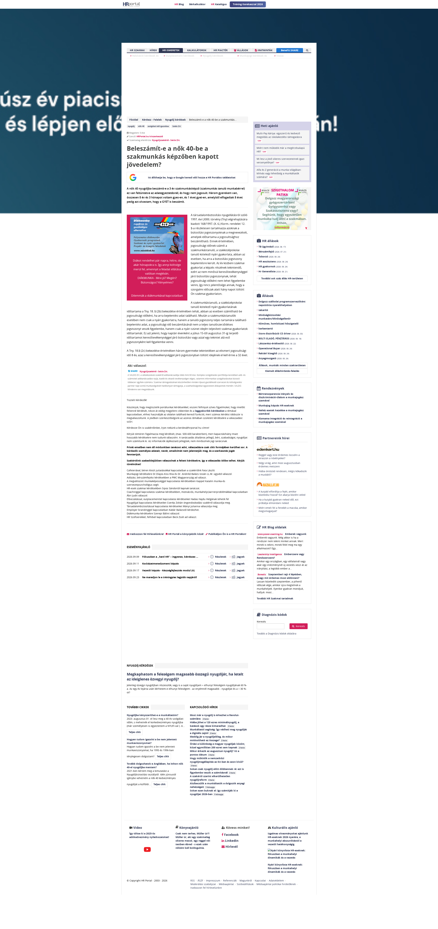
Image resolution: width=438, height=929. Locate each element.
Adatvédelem (276, 880)
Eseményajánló (138, 547)
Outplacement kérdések (179, 55)
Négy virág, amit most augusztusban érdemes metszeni (279, 464)
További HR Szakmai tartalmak (275, 598)
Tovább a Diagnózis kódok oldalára (276, 633)
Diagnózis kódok (274, 615)
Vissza (280, 55)
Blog (179, 4)
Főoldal (133, 119)
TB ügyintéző (272, 246)
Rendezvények (273, 388)
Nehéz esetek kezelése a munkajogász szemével (281, 412)
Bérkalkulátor (197, 4)
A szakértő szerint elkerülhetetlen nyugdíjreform (210, 778)
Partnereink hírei (276, 438)
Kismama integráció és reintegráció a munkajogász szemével (280, 420)
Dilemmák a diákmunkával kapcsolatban (157, 295)
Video (137, 828)
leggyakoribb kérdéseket (209, 410)
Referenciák (230, 880)
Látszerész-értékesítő (277, 343)
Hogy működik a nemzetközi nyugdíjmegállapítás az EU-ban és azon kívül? (217, 762)
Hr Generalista (273, 271)
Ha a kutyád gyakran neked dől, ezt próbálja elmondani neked (278, 501)
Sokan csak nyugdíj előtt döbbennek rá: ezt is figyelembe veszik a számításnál (217, 770)
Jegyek (241, 556)
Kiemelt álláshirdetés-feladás (282, 371)
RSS (192, 880)
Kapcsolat (260, 880)
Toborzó (269, 256)
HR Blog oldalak (274, 527)
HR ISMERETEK (170, 50)
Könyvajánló (188, 828)
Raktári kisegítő (274, 353)
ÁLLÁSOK (242, 50)
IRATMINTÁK (264, 50)
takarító (263, 310)
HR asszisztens (273, 261)
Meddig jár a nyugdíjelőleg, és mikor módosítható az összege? (211, 738)
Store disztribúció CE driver (281, 333)
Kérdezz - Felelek (152, 119)
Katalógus (219, 4)
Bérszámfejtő (272, 251)
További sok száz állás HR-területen (282, 278)
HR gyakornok (273, 266)
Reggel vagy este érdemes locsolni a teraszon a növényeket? (279, 456)
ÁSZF (200, 880)
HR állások (270, 241)
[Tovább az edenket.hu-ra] (282, 447)
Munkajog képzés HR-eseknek (276, 405)
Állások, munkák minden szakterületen (282, 365)
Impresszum (213, 880)
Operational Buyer (275, 348)
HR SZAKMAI (137, 50)
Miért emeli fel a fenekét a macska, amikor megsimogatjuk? (283, 509)
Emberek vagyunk (295, 534)
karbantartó (266, 328)
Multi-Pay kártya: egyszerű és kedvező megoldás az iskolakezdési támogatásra (279, 137)
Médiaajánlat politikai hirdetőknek (276, 884)
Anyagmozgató (273, 358)
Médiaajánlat (226, 884)
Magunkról (246, 880)
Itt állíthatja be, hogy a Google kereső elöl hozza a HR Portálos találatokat (191, 177)
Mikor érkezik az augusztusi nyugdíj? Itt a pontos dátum (214, 752)
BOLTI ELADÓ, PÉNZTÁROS (280, 338)
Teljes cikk (135, 732)
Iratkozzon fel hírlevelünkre (206, 887)
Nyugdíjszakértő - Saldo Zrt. (166, 140)
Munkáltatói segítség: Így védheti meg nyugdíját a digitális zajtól (218, 731)
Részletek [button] (220, 556)
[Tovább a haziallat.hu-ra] (282, 484)
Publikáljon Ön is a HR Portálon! (227, 534)
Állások (267, 296)
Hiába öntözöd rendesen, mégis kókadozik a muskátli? (283, 473)
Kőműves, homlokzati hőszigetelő (279, 323)
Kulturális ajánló (284, 828)
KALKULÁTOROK (196, 50)
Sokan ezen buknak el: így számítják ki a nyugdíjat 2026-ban (214, 792)
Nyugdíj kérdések (212, 55)
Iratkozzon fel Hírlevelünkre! (146, 534)
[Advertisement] (187, 623)
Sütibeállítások (245, 884)
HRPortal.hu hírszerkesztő (150, 136)
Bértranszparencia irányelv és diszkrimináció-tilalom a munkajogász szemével (281, 397)
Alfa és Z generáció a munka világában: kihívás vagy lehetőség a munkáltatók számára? (279, 173)
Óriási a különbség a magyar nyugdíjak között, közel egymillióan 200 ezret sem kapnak (217, 745)
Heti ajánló (269, 126)
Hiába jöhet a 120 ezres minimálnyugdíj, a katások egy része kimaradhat (214, 724)
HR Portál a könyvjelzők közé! (186, 534)
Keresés (261, 621)
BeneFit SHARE (289, 50)
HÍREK (153, 50)
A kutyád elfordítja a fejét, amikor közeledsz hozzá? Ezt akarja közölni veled (282, 493)
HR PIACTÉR (221, 50)
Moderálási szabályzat (203, 884)
